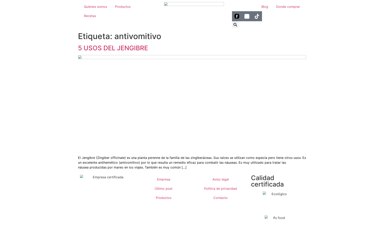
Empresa (163, 179)
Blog (264, 7)
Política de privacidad (220, 189)
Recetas (90, 16)
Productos (123, 7)
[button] (235, 24)
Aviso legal (220, 179)
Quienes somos (95, 7)
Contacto (220, 198)
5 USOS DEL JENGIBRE (113, 48)
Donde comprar (288, 7)
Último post (163, 189)
